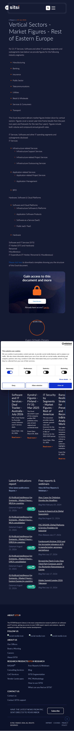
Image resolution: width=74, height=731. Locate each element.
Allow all (60, 385)
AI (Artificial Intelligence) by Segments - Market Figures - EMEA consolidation (21, 558)
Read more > (16, 437)
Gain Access (37, 301)
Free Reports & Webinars (38, 665)
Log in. (46, 307)
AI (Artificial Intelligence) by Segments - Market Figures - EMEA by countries (21, 539)
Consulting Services (15, 670)
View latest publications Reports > (19, 489)
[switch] (28, 372)
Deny (13, 385)
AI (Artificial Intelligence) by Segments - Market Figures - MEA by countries (21, 500)
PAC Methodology (36, 678)
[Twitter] (15, 635)
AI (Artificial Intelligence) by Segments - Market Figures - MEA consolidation (21, 519)
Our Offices (12, 644)
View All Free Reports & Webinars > (48, 489)
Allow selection (37, 385)
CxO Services (13, 674)
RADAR (11, 665)
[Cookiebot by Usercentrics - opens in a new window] (63, 344)
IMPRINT (49, 723)
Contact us (11, 695)
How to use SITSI (35, 683)
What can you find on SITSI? (40, 687)
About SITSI (12, 657)
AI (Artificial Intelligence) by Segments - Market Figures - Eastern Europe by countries (21, 578)
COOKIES (56, 723)
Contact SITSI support (16, 700)
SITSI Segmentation (36, 674)
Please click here (15, 262)
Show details (63, 379)
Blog (30, 670)
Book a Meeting (14, 648)
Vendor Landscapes (15, 678)
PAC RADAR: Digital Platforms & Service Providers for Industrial (51, 527)
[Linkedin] (37, 635)
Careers (10, 653)
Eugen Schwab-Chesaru (37, 340)
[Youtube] (59, 635)
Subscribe (55, 711)
